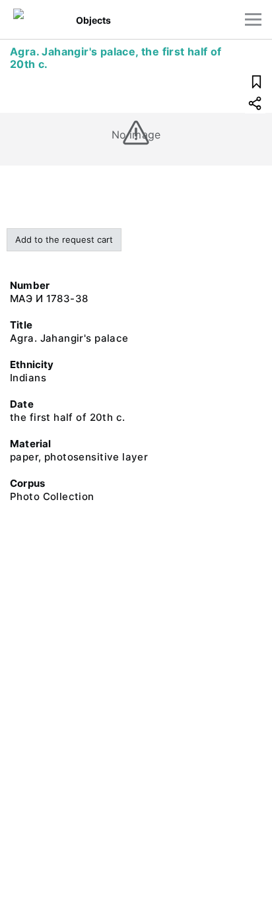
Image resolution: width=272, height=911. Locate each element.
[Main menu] (253, 19)
